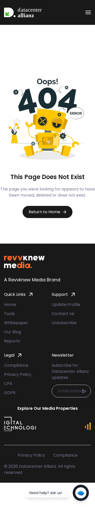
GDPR (9, 393)
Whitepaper (16, 323)
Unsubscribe (64, 323)
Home (10, 304)
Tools (9, 314)
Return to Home (44, 212)
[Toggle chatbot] (81, 493)
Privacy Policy (17, 374)
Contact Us (63, 314)
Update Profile (66, 304)
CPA (8, 383)
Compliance (16, 365)
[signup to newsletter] (84, 391)
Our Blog (12, 332)
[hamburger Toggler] (88, 12)
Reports (12, 341)
